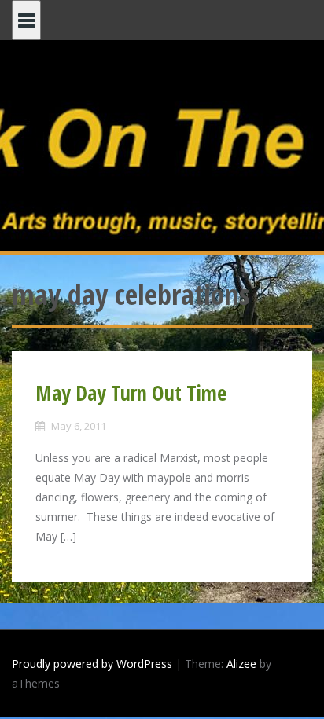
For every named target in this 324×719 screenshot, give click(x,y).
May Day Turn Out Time (130, 393)
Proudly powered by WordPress (92, 663)
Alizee (241, 663)
